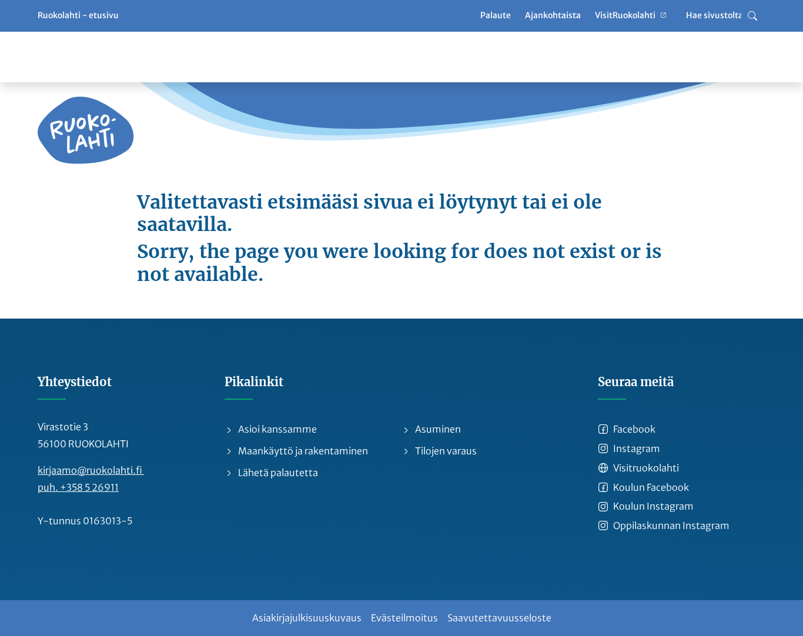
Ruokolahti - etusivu (78, 15)
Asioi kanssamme (276, 429)
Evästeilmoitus (404, 618)
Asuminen (437, 429)
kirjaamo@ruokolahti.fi (91, 470)
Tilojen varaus (445, 451)
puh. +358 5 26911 (78, 487)
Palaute (495, 15)
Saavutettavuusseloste (499, 618)
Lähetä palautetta (277, 472)
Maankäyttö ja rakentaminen (302, 451)
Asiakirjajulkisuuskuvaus (307, 618)
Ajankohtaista (553, 15)
